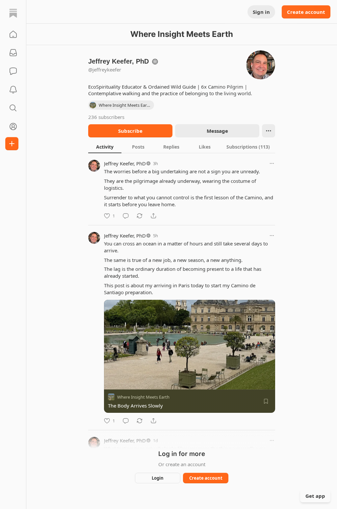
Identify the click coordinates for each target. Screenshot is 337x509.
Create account (306, 12)
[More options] (272, 163)
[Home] (13, 13)
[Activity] (13, 90)
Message (217, 130)
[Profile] (13, 126)
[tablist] (181, 146)
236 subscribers (106, 117)
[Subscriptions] (13, 53)
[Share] (153, 216)
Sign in (261, 12)
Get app (315, 496)
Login (158, 478)
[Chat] (13, 71)
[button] (13, 34)
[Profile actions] (268, 130)
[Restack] (139, 216)
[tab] (104, 146)
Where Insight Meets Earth (143, 397)
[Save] (266, 401)
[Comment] (125, 216)
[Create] (11, 143)
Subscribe (130, 130)
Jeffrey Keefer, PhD (125, 163)
